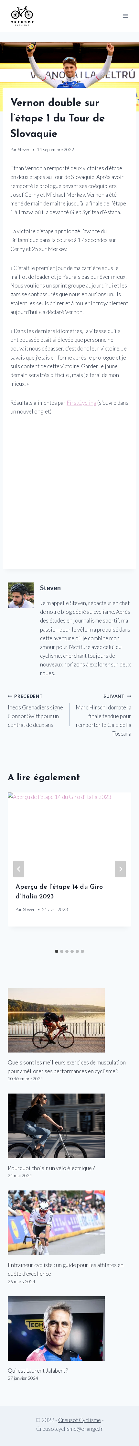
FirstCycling (81, 402)
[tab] (56, 951)
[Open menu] (125, 16)
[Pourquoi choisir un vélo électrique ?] (69, 1126)
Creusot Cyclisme (79, 1420)
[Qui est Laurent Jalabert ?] (69, 1328)
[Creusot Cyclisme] (22, 15)
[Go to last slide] (18, 869)
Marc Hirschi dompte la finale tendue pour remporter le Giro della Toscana (103, 715)
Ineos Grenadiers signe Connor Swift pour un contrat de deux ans (35, 711)
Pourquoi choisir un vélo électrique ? (51, 1168)
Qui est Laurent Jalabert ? (38, 1370)
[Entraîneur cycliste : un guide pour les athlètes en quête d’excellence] (69, 1222)
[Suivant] (120, 869)
